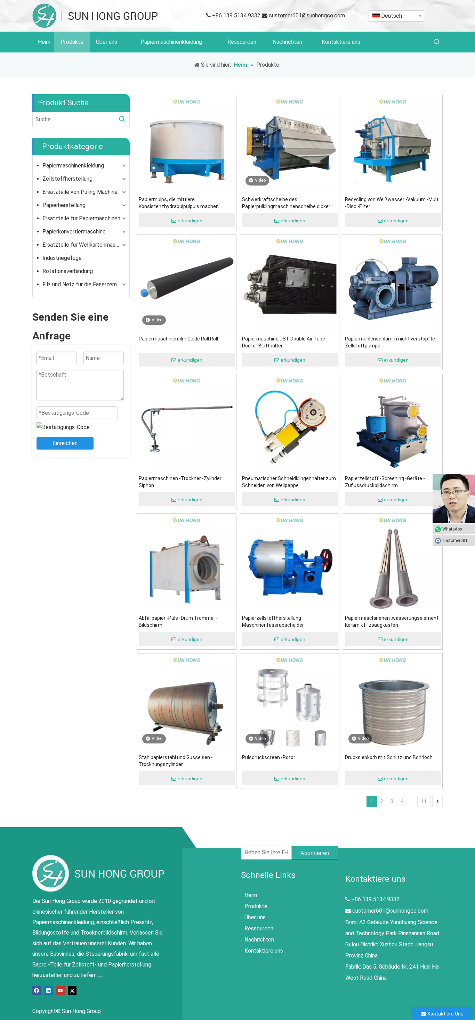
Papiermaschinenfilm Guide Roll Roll (178, 339)
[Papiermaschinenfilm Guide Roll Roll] (186, 283)
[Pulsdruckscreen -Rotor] (290, 702)
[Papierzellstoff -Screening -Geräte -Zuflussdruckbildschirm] (393, 423)
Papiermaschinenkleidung (73, 165)
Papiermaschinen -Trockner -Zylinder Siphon (180, 482)
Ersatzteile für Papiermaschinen (81, 218)
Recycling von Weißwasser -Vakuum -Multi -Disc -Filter (392, 203)
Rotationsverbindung (67, 271)
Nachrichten (259, 939)
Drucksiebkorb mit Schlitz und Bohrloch (389, 757)
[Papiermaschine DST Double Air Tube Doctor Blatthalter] (290, 283)
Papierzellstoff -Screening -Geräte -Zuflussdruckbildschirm (385, 482)
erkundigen (190, 220)
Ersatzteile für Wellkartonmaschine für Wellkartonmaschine (84, 244)
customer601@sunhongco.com (307, 15)
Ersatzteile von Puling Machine (80, 192)
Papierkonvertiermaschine (74, 231)
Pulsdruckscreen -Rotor (268, 757)
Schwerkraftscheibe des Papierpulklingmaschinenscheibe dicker (286, 203)
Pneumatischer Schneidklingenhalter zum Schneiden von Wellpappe (289, 482)
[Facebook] (36, 990)
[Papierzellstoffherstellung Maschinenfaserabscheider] (290, 562)
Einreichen (65, 443)
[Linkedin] (48, 990)
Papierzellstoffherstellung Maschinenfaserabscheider (273, 621)
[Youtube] (60, 990)
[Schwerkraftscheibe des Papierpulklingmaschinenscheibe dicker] (290, 144)
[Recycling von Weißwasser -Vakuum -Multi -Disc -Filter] (393, 144)
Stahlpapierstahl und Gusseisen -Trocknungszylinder (176, 761)
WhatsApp (452, 529)
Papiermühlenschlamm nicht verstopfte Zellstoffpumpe (390, 342)
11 (424, 801)
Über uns (255, 917)
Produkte (255, 906)
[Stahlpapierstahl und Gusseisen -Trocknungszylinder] (186, 702)
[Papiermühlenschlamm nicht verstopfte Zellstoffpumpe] (393, 283)
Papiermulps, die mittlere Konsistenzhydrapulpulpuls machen (179, 203)
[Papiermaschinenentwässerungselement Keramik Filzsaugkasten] (393, 562)
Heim (250, 895)
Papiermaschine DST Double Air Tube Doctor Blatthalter (283, 342)
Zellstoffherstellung (67, 178)
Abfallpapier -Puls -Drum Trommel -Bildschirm (178, 621)
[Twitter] (72, 990)
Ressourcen (258, 928)
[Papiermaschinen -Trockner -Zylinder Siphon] (186, 423)
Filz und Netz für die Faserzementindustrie (84, 284)
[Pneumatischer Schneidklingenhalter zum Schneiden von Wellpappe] (290, 423)
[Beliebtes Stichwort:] (437, 42)
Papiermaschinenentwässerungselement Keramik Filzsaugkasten (391, 621)
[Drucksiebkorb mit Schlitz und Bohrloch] (393, 702)
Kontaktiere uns (263, 950)
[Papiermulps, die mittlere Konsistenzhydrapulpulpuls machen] (186, 144)
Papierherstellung (64, 205)
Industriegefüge (62, 258)
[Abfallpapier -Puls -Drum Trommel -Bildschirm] (186, 562)
